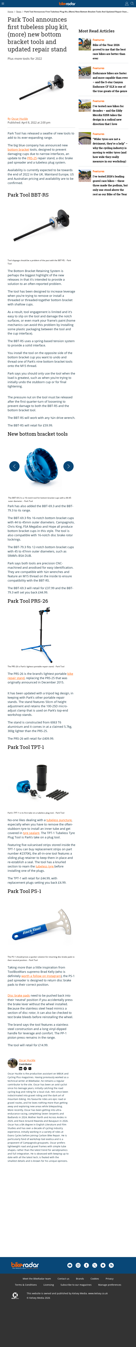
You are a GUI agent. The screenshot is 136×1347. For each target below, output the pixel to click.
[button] (41, 471)
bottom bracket (18, 149)
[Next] (68, 466)
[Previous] (14, 466)
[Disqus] (59, 1215)
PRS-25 (32, 158)
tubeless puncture (59, 820)
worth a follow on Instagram (41, 976)
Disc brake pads (19, 995)
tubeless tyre (45, 866)
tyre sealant (31, 833)
